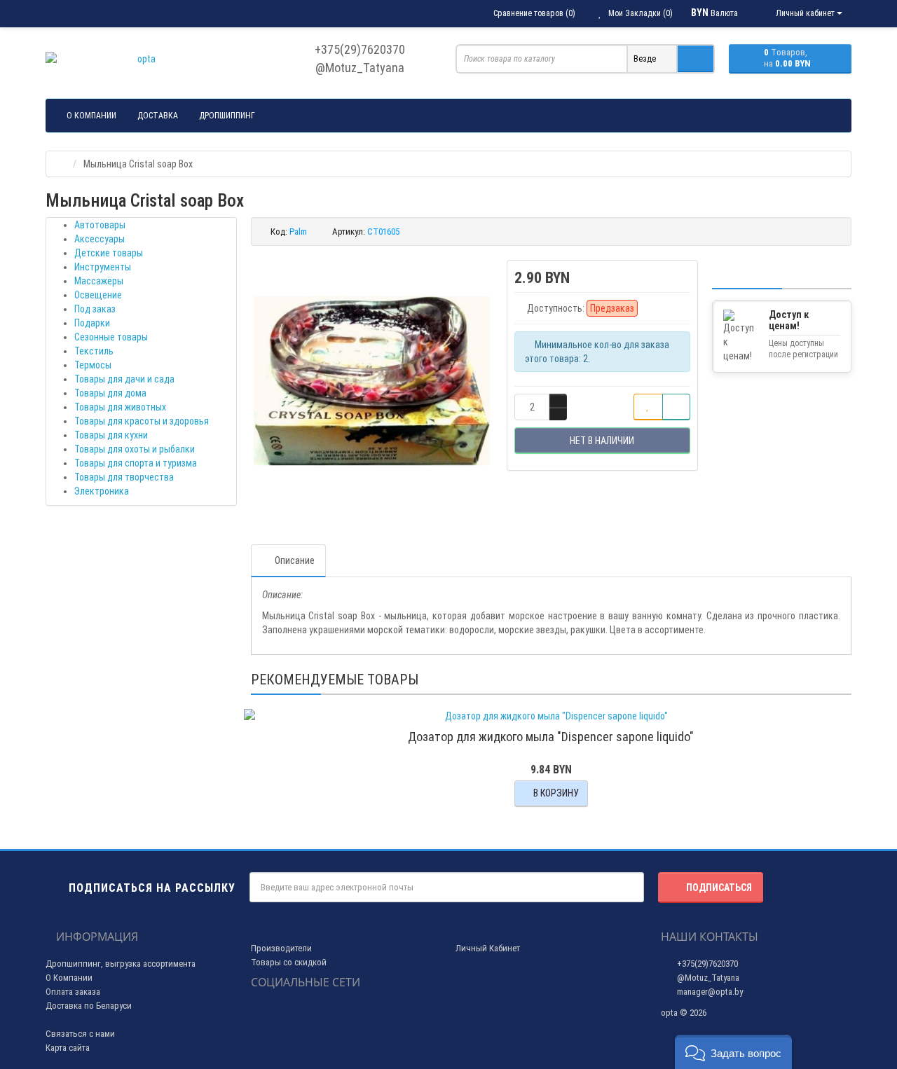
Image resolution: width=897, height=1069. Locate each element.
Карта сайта (68, 1047)
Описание (295, 560)
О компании (91, 115)
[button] (733, 1052)
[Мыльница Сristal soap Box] (372, 381)
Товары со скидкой (289, 962)
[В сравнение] (676, 407)
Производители (281, 948)
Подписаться (719, 887)
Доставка (157, 115)
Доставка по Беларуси (89, 1005)
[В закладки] (648, 407)
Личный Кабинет (488, 948)
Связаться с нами (80, 1033)
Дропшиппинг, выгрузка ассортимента (121, 963)
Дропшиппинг (227, 115)
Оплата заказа (73, 991)
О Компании (69, 977)
